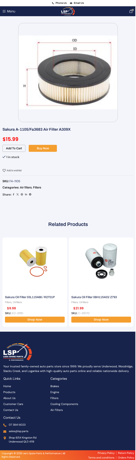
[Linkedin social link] (26, 194)
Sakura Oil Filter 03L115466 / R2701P (30, 297)
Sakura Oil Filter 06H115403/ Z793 (94, 297)
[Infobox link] (59, 3)
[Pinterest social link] (22, 194)
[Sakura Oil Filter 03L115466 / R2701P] (35, 260)
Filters (37, 187)
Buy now (43, 148)
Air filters (26, 187)
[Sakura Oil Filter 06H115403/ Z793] (101, 260)
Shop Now (34, 319)
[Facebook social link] (13, 194)
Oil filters (17, 302)
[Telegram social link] (30, 194)
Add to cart (14, 148)
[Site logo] (68, 11)
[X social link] (17, 194)
